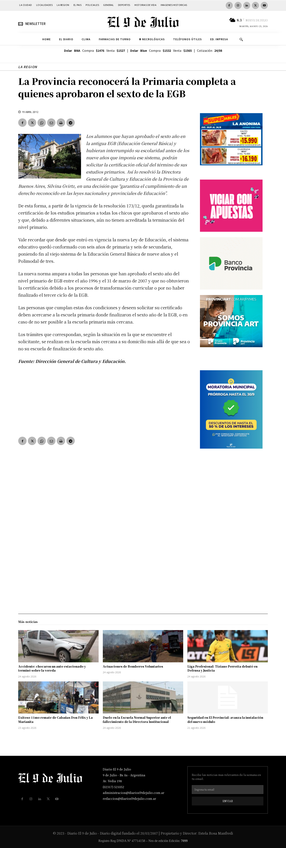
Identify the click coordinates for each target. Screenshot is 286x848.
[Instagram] (238, 5)
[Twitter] (255, 5)
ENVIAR (228, 801)
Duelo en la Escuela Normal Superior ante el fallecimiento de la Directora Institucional (137, 719)
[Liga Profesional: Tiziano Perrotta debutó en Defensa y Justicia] (227, 646)
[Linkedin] (246, 5)
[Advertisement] (104, 399)
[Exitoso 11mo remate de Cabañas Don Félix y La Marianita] (58, 697)
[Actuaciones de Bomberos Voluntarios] (143, 646)
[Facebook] (229, 5)
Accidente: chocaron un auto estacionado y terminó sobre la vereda (52, 668)
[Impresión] (61, 122)
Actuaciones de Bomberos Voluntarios (133, 666)
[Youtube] (264, 5)
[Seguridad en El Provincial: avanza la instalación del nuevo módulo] (227, 697)
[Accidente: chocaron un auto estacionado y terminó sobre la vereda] (58, 646)
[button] (241, 39)
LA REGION (27, 67)
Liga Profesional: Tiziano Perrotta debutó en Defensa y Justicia (222, 668)
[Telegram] (70, 122)
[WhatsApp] (41, 122)
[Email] (51, 122)
